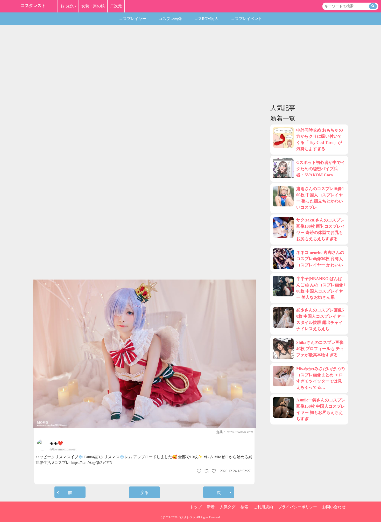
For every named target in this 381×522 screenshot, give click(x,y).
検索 (244, 507)
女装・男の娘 (93, 6)
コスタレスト (33, 5)
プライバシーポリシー (297, 507)
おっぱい (68, 6)
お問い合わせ (333, 507)
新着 (211, 507)
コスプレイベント (246, 19)
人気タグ (227, 507)
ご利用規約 (263, 507)
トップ (196, 507)
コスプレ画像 (170, 19)
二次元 (116, 6)
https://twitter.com (240, 432)
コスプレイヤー (132, 19)
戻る (144, 492)
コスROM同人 (206, 19)
